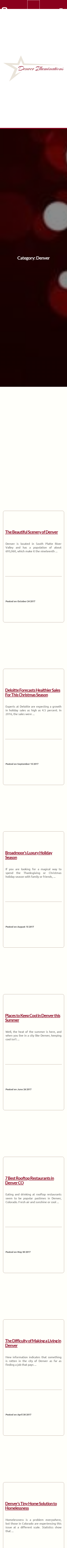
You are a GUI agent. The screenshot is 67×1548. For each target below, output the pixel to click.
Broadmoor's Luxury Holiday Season (28, 855)
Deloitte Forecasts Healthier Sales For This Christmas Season (32, 692)
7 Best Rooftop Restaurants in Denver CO (29, 1180)
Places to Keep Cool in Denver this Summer (32, 1018)
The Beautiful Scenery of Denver (31, 531)
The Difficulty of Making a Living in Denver (33, 1343)
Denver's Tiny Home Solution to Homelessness (31, 1506)
